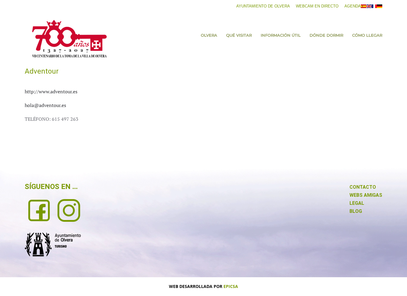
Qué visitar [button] (239, 35)
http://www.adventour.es (51, 91)
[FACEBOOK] (39, 210)
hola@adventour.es (45, 105)
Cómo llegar (367, 35)
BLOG (355, 211)
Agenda (352, 6)
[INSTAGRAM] (69, 210)
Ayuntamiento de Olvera (263, 6)
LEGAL (356, 203)
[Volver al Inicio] (69, 38)
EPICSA (230, 286)
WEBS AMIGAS (365, 195)
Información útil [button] (281, 35)
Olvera (209, 35)
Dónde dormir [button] (326, 35)
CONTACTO (362, 187)
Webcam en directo (317, 6)
